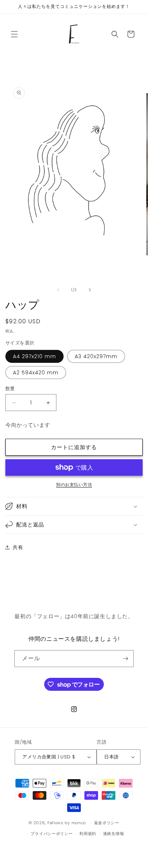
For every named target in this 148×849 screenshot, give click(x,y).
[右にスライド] (90, 290)
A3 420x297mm (96, 356)
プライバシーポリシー (52, 833)
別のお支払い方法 (74, 484)
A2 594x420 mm (36, 372)
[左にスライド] (58, 290)
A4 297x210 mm (34, 356)
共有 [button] (18, 547)
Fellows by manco (66, 822)
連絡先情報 (113, 833)
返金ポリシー (106, 823)
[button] (14, 34)
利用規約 (87, 833)
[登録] (125, 658)
